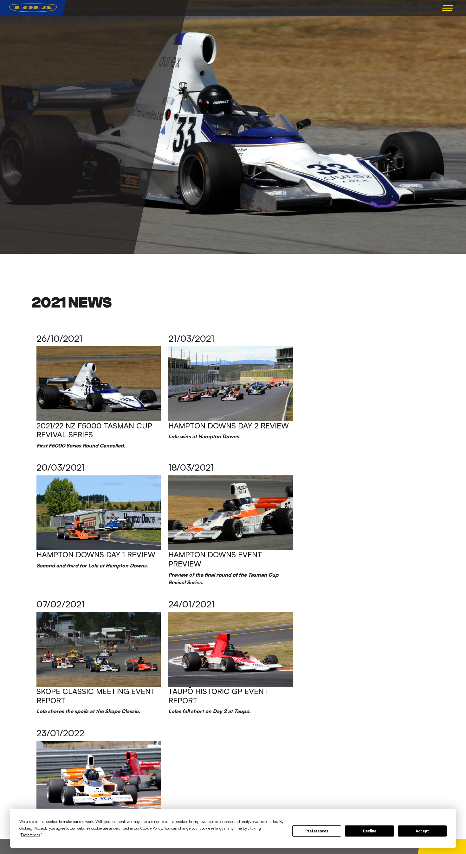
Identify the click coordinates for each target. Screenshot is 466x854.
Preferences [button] (30, 834)
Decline (369, 831)
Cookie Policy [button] (151, 828)
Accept (422, 831)
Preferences (316, 831)
